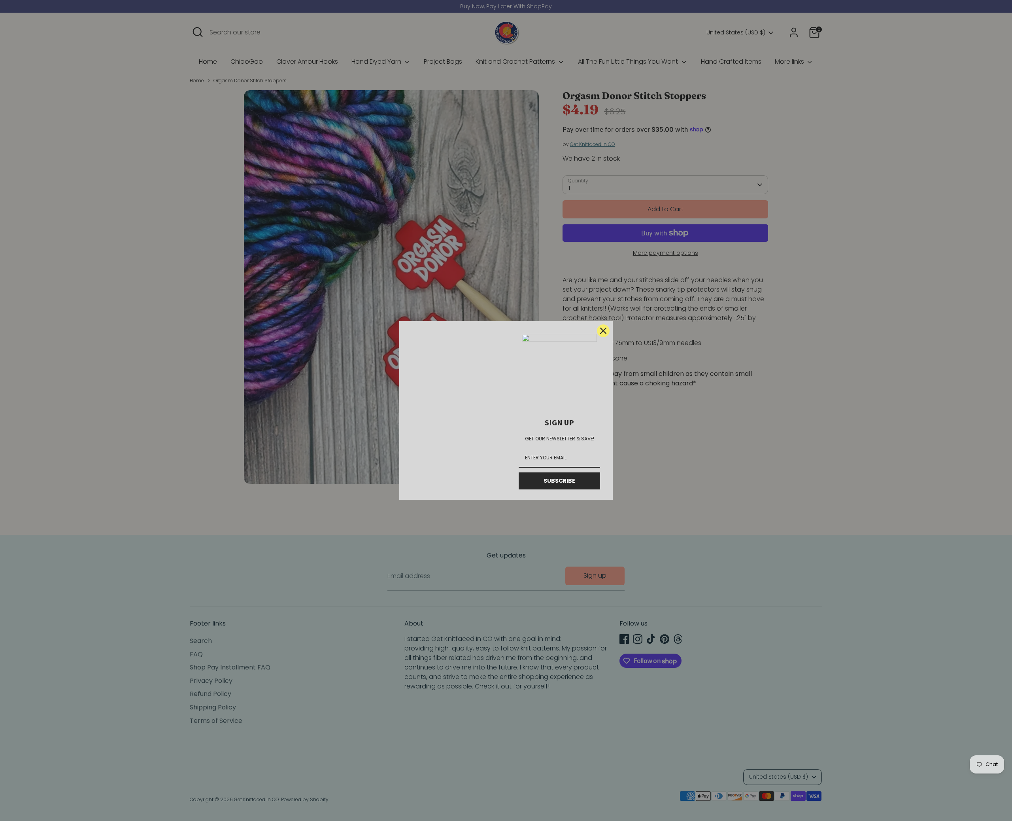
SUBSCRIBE (559, 481)
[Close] (603, 330)
